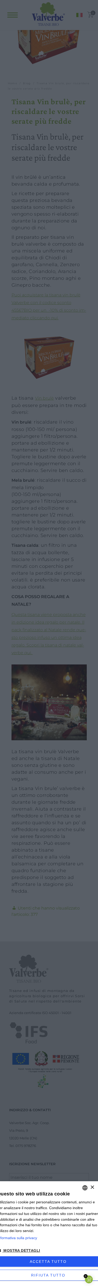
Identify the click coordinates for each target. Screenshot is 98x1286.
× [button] (92, 1187)
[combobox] (85, 1187)
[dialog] (49, 1233)
